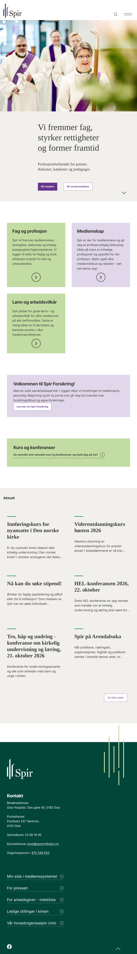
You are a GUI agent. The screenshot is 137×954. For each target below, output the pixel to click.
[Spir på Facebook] (9, 947)
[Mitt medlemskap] (100, 276)
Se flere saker (116, 697)
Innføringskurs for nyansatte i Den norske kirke (33, 530)
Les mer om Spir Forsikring (32, 406)
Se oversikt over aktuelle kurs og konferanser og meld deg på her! (55, 454)
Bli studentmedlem (78, 186)
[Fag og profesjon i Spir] (36, 276)
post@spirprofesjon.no (43, 844)
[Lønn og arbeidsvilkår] (36, 342)
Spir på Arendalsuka (97, 636)
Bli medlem (47, 186)
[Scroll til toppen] (118, 949)
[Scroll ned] (124, 193)
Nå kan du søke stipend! (34, 583)
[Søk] (115, 10)
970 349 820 (41, 853)
